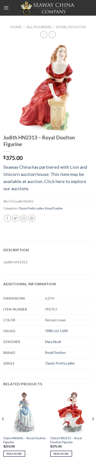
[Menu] (6, 7)
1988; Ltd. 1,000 (56, 331)
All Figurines (39, 27)
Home (15, 27)
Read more (14, 453)
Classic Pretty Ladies (31, 208)
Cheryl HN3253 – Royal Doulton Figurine (66, 440)
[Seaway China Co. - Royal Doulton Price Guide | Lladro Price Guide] (48, 7)
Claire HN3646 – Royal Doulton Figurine (24, 440)
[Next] (93, 428)
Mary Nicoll (53, 342)
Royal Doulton (71, 27)
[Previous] (3, 428)
